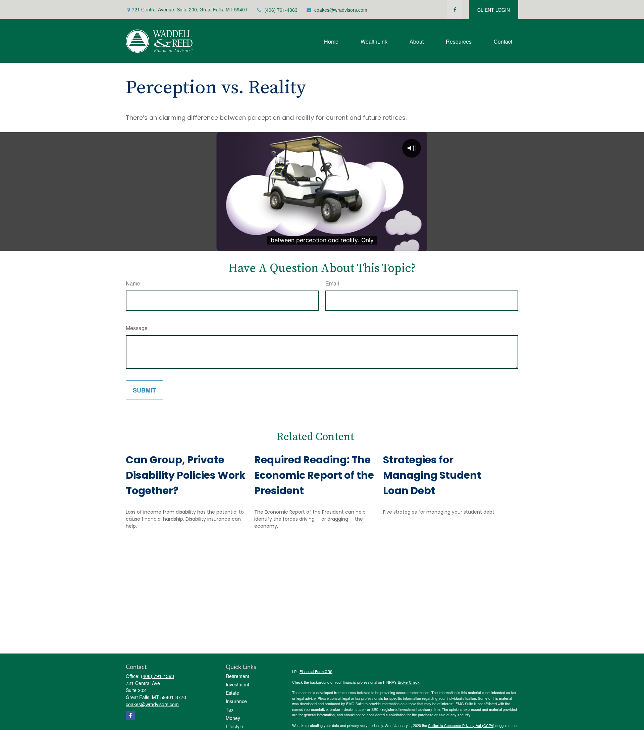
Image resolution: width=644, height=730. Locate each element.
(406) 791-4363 (281, 9)
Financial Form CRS (316, 671)
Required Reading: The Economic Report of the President (314, 475)
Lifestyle (234, 726)
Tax (229, 709)
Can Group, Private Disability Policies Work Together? (186, 475)
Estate (232, 692)
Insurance (236, 701)
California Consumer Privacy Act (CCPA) (461, 725)
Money (233, 718)
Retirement (237, 676)
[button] (331, 41)
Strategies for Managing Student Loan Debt (432, 475)
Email (332, 283)
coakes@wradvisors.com (340, 9)
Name (133, 283)
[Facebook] (454, 9)
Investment (237, 684)
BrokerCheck (409, 682)
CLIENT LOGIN (493, 9)
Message (137, 328)
